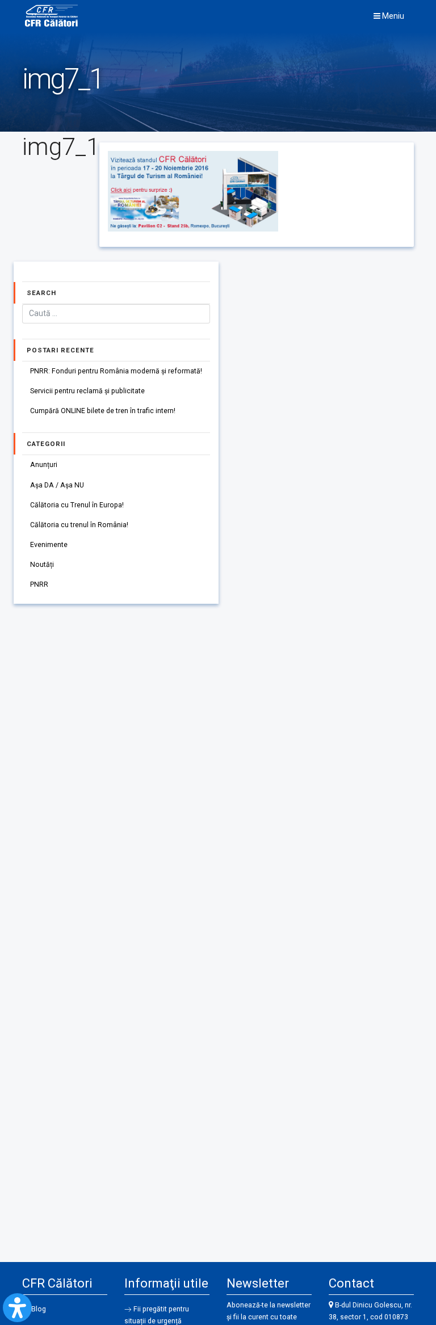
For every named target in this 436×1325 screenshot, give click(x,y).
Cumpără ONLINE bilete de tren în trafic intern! (102, 411)
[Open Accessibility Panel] (17, 1307)
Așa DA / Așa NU (57, 485)
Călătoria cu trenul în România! (79, 525)
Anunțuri (43, 465)
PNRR (39, 584)
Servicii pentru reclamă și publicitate (87, 391)
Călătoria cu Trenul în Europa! (77, 505)
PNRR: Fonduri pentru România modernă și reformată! (116, 371)
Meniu (392, 15)
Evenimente (49, 545)
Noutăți (42, 565)
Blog (38, 1309)
